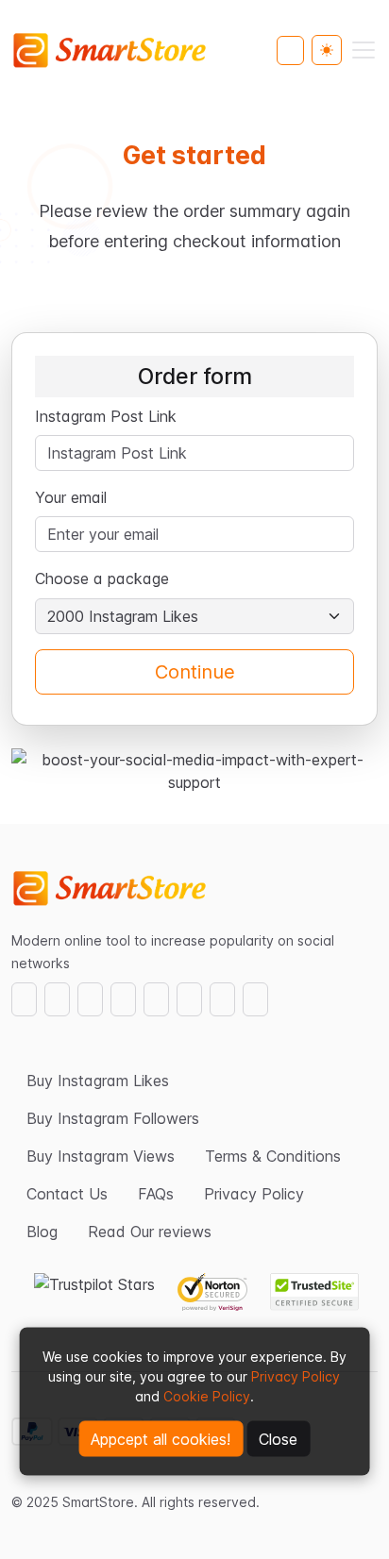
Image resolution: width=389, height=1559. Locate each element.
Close (278, 1439)
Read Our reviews (149, 1231)
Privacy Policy (295, 1376)
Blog (42, 1231)
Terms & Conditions (273, 1156)
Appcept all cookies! (160, 1439)
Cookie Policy (206, 1396)
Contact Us (67, 1193)
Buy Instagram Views (100, 1156)
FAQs (156, 1193)
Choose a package (104, 578)
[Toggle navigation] (363, 50)
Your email (71, 497)
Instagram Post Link (106, 416)
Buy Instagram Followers (112, 1118)
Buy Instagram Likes (97, 1080)
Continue (195, 672)
